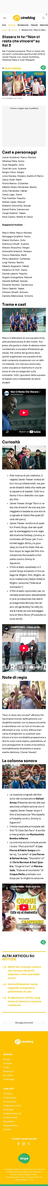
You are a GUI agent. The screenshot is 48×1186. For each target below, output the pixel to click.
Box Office (8, 1075)
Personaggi (8, 1079)
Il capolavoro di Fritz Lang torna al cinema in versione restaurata (24, 1001)
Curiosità (7, 1063)
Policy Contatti (10, 1117)
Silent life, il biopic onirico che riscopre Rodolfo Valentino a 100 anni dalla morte (24, 972)
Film (4, 25)
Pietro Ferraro (12, 68)
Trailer (34, 25)
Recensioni (23, 25)
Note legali (8, 1109)
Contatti (7, 1129)
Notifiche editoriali (12, 1113)
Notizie (11, 25)
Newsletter (8, 1121)
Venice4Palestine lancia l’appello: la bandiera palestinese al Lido (23, 988)
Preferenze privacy (12, 1105)
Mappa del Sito (10, 1125)
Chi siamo (8, 1093)
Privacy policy (9, 1097)
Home (4, 30)
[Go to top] (43, 1177)
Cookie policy (9, 1101)
